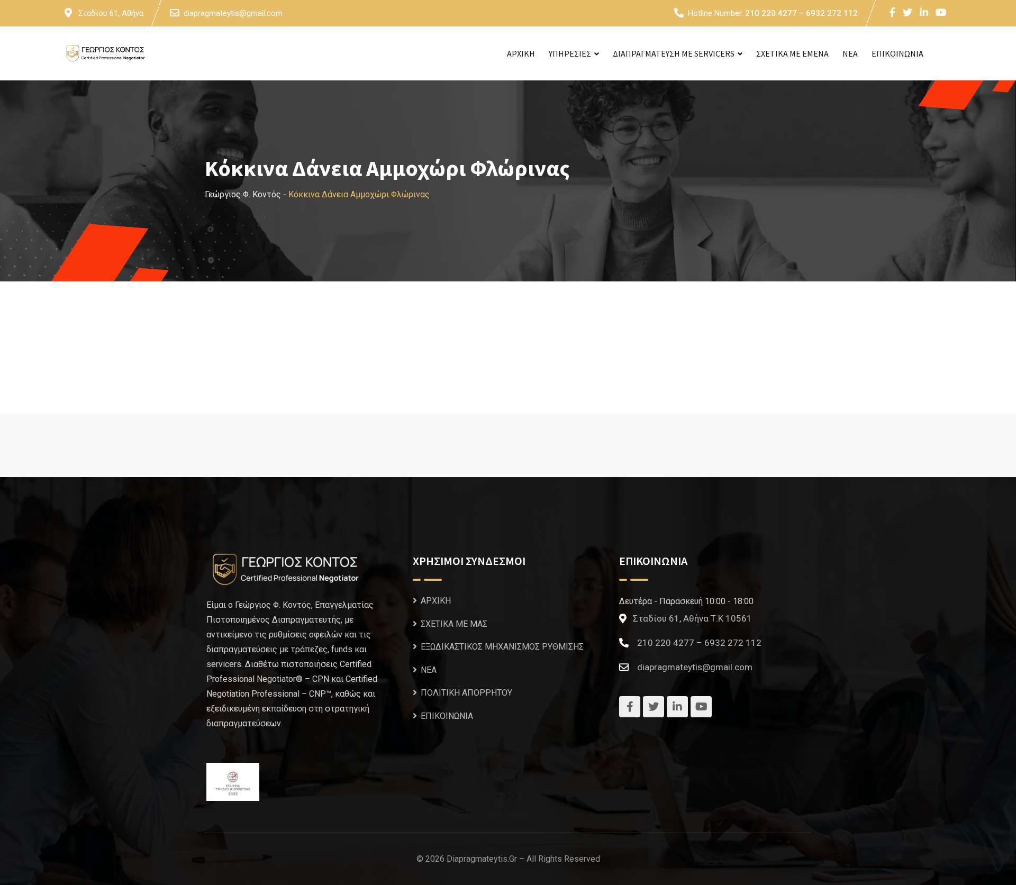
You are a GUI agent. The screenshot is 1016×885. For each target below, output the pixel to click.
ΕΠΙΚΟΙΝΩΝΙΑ (897, 53)
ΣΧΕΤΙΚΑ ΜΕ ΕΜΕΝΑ (792, 53)
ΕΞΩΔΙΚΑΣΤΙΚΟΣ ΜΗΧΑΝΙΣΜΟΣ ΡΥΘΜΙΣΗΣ (502, 647)
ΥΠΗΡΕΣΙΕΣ (570, 53)
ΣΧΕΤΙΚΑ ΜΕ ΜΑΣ (454, 624)
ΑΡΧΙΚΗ (521, 53)
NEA (850, 53)
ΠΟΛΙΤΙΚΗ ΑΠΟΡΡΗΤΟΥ (466, 693)
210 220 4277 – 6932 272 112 (801, 13)
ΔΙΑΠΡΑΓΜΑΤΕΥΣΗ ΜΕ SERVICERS (673, 53)
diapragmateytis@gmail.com (233, 13)
